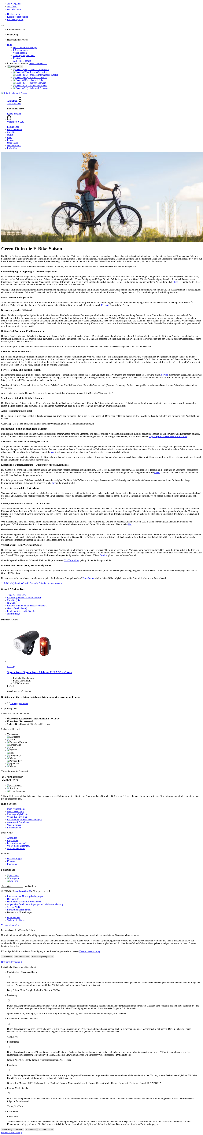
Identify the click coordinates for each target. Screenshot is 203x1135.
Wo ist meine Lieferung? (18, 846)
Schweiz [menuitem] (41, 83)
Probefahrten (88, 578)
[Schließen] (2, 25)
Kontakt (17, 58)
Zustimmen (7, 957)
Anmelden (12, 837)
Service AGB (13, 907)
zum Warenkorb (14, 9)
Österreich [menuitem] (42, 72)
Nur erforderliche (22, 957)
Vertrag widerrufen (10, 925)
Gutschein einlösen (16, 848)
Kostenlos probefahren (17, 16)
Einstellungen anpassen (42, 957)
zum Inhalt (12, 6)
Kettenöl (105, 305)
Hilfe (9, 44)
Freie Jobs (12, 864)
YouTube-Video (71, 560)
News (12, 603)
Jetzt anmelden (14, 103)
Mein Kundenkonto (16, 809)
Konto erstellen (14, 113)
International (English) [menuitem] (48, 75)
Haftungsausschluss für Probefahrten (24, 901)
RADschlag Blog (15, 19)
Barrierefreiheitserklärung (19, 909)
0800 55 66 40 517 (38, 63)
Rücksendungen (20, 50)
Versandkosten (20, 53)
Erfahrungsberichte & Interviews (24, 597)
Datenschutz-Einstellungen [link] (19, 912)
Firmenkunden (14, 827)
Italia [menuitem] (40, 80)
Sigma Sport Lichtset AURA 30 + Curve (39, 672)
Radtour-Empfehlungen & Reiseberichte (27, 605)
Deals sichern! (14, 14)
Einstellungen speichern (12, 1129)
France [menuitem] (43, 77)
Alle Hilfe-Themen (22, 61)
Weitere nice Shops (16, 920)
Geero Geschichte (17, 608)
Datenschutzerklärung (89, 951)
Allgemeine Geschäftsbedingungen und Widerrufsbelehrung (35, 904)
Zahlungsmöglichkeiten (24, 55)
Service (164, 375)
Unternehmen (13, 917)
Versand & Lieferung (17, 817)
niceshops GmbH (22, 891)
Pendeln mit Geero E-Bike (21, 611)
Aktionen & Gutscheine (18, 822)
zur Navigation (14, 3)
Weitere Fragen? (14, 825)
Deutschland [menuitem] (43, 69)
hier (176, 282)
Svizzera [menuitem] (43, 88)
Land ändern (30, 886)
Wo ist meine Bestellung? (25, 47)
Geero (157, 472)
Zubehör (13, 600)
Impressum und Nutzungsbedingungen (25, 896)
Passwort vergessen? (16, 843)
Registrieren (12, 840)
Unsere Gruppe (14, 858)
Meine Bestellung (15, 811)
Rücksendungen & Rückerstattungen (24, 819)
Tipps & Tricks (16, 595)
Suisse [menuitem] (44, 85)
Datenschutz (13, 899)
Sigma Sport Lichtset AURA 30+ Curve (168, 436)
